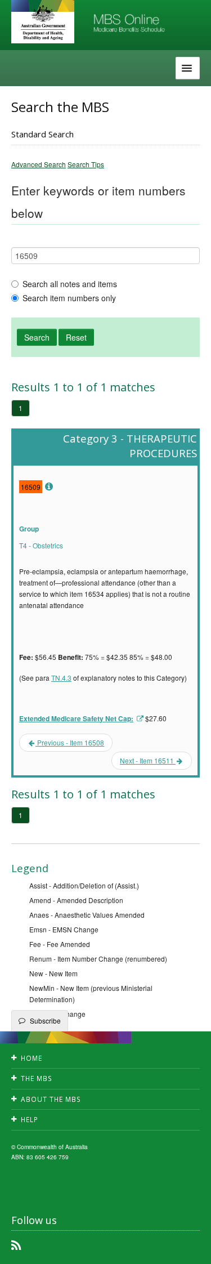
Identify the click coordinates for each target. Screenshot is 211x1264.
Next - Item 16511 (148, 760)
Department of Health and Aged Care (42, 22)
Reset (76, 337)
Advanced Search (38, 164)
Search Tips (86, 164)
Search (37, 337)
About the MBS (51, 1099)
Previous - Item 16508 (69, 742)
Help (29, 1119)
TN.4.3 (61, 677)
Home (31, 1058)
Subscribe (45, 1020)
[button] (188, 1247)
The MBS (36, 1078)
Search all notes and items (70, 283)
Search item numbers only (69, 297)
